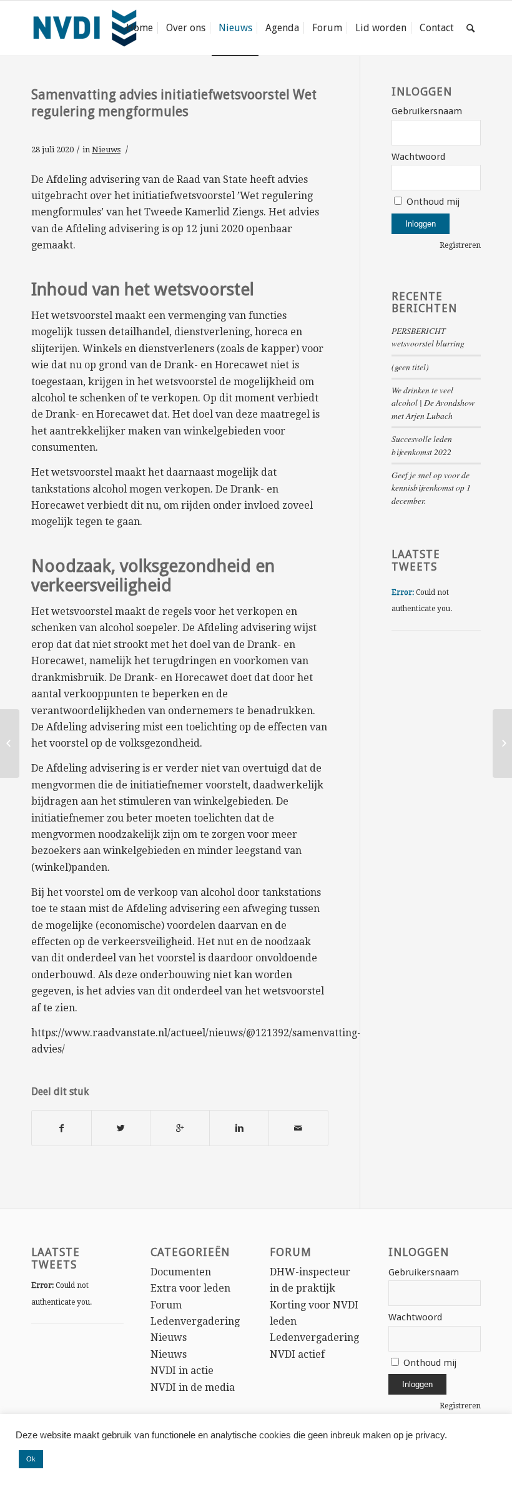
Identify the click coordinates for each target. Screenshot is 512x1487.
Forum (166, 1305)
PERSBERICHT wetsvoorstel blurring (428, 337)
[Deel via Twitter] (121, 1128)
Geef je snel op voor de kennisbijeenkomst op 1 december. (431, 487)
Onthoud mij (432, 201)
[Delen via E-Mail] (298, 1128)
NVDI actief (297, 1354)
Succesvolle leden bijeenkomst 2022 (421, 445)
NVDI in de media (192, 1387)
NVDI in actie (182, 1371)
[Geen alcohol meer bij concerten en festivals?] (9, 743)
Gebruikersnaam (426, 111)
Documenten (180, 1272)
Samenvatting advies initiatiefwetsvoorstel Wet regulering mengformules (174, 103)
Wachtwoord (418, 156)
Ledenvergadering (195, 1321)
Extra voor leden (190, 1288)
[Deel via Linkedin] (239, 1128)
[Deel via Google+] (179, 1128)
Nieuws (106, 149)
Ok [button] (31, 1459)
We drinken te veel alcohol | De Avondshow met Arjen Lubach (433, 402)
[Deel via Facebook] (61, 1128)
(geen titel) (410, 367)
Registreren (460, 245)
